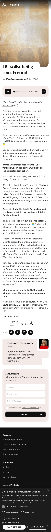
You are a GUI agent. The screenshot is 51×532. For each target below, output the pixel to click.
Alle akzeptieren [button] (14, 527)
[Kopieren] (11, 332)
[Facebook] (17, 332)
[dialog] (25, 510)
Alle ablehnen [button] (37, 527)
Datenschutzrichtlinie (30, 408)
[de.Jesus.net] (13, 5)
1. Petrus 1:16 (21, 138)
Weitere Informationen (31, 503)
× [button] (48, 490)
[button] (25, 522)
